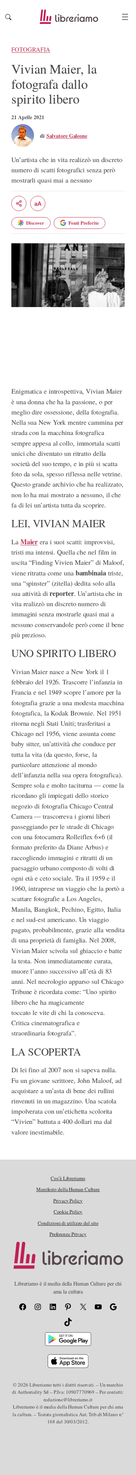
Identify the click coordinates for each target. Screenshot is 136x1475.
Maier (29, 542)
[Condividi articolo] (18, 203)
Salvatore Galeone (66, 136)
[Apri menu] (125, 17)
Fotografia (30, 49)
